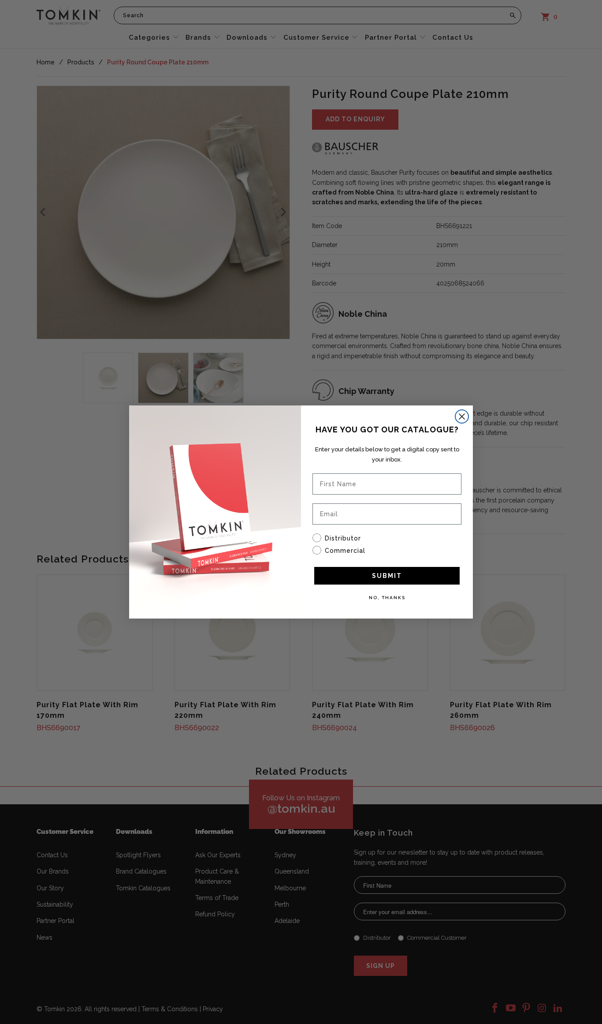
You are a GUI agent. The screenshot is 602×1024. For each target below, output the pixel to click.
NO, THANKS (387, 597)
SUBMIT (387, 575)
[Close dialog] (461, 416)
